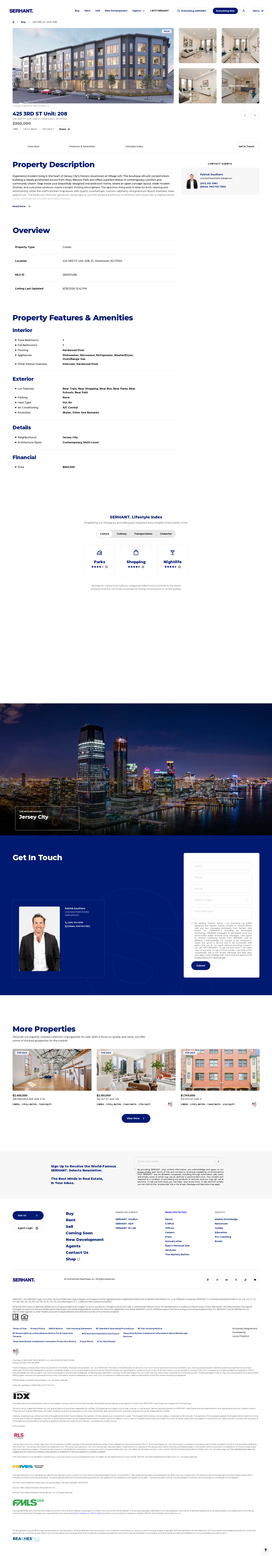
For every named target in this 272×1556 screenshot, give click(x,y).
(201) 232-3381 (75, 922)
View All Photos (238, 85)
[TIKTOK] (245, 1279)
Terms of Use (218, 957)
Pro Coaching (223, 1236)
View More (133, 1118)
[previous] (245, 115)
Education (221, 1232)
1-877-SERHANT (159, 10)
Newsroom (221, 1223)
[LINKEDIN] (226, 1279)
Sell (97, 10)
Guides (219, 1228)
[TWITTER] (236, 1279)
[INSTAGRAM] (217, 1279)
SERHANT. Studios (127, 1219)
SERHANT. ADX (124, 1223)
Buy (77, 10)
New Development (116, 10)
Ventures (170, 1250)
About (169, 1219)
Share (62, 129)
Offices (169, 1228)
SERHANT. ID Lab (126, 1228)
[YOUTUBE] (255, 1279)
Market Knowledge (226, 1219)
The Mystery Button (177, 1254)
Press (168, 1236)
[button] (192, 11)
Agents (136, 10)
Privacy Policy (201, 957)
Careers (170, 1232)
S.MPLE (169, 1223)
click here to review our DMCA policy (85, 1513)
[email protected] (176, 1212)
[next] (255, 115)
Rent (87, 10)
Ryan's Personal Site (177, 1245)
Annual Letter (173, 1241)
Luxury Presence (240, 1336)
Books (218, 1241)
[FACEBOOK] (207, 1279)
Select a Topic (203, 900)
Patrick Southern (75, 908)
